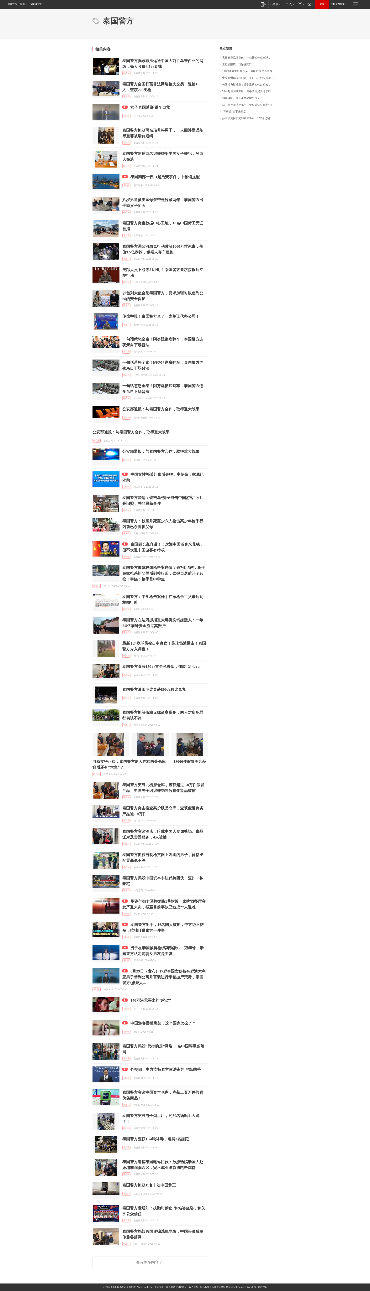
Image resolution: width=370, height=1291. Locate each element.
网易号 (126, 73)
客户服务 (193, 1287)
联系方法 (170, 1287)
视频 (126, 116)
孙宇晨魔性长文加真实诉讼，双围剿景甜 (246, 118)
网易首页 (12, 4)
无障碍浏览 (36, 4)
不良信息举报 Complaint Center (228, 1287)
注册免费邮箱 (338, 4)
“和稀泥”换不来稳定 (234, 111)
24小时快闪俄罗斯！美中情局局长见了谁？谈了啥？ (250, 91)
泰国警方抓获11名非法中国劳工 (149, 1185)
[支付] (301, 4)
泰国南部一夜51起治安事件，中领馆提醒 (165, 177)
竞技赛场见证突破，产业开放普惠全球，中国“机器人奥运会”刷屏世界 (250, 57)
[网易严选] (289, 4)
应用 (22, 4)
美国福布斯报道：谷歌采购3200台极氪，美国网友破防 (250, 84)
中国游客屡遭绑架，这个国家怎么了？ (163, 1023)
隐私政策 (204, 1287)
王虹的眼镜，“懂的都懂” (236, 64)
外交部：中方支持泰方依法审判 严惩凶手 (165, 1069)
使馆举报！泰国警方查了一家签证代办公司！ (160, 316)
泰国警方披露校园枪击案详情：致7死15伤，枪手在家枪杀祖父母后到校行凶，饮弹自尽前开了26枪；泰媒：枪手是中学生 (163, 573)
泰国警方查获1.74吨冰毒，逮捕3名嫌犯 (155, 1139)
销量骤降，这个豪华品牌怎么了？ (242, 98)
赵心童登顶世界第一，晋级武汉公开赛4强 (247, 104)
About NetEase (145, 1287)
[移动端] (263, 4)
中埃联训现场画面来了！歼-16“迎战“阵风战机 (249, 77)
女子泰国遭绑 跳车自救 (150, 107)
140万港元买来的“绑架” (150, 1000)
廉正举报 (251, 1287)
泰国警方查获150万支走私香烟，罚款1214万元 (161, 666)
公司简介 (159, 1287)
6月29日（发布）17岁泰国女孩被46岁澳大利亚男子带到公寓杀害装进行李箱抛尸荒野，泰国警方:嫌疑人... (164, 977)
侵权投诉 (262, 1287)
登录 (322, 4)
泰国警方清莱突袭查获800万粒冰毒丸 (154, 689)
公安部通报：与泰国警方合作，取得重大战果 (160, 409)
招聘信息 (182, 1287)
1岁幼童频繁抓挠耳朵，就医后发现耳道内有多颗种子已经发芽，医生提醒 (250, 71)
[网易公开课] (275, 4)
